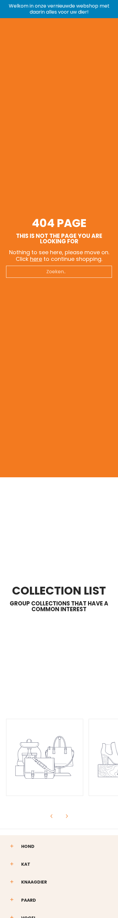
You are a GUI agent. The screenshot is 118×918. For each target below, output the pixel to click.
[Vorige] (51, 816)
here (36, 259)
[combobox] (59, 272)
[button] (12, 846)
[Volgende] (66, 816)
